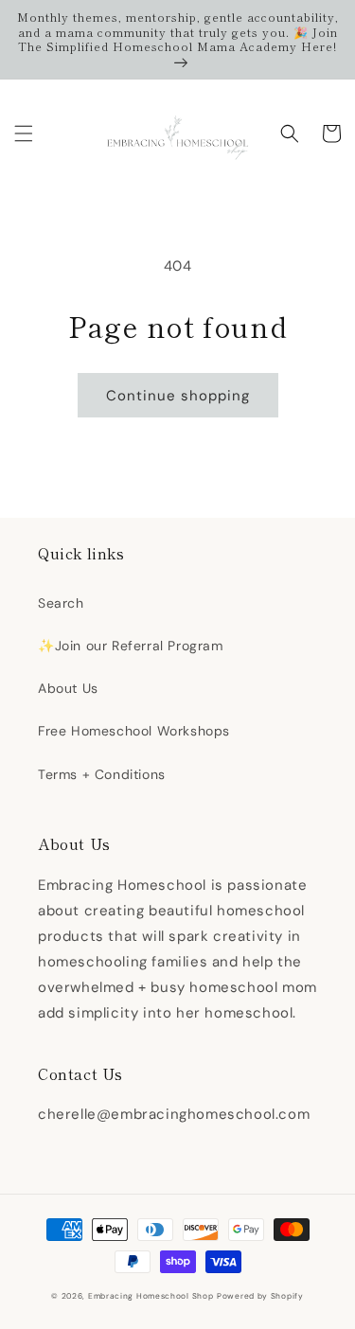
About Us (68, 688)
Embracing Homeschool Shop (151, 1296)
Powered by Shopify (260, 1296)
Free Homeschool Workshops (134, 730)
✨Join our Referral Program (130, 645)
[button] (23, 133)
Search (61, 602)
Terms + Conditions (102, 774)
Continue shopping (178, 395)
